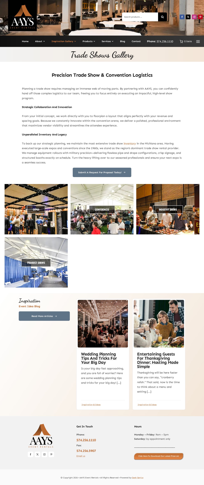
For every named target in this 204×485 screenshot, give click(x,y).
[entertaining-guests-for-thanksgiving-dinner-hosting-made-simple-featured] (159, 301)
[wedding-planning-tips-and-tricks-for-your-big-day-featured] (103, 301)
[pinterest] (200, 17)
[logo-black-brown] (41, 424)
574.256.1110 (165, 41)
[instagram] (194, 17)
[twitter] (188, 17)
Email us (80, 456)
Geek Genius (137, 477)
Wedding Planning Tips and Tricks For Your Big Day (99, 358)
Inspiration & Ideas (91, 404)
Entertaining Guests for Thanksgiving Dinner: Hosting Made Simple (157, 360)
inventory (130, 143)
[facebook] (182, 17)
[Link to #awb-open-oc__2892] (198, 41)
